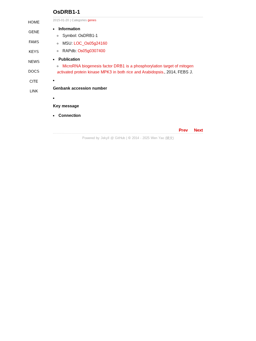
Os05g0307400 (91, 51)
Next (198, 130)
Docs (33, 71)
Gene (33, 32)
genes (92, 20)
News (34, 61)
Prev (183, 130)
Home (34, 22)
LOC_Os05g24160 (90, 43)
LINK (34, 91)
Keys (34, 51)
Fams (34, 42)
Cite (34, 81)
